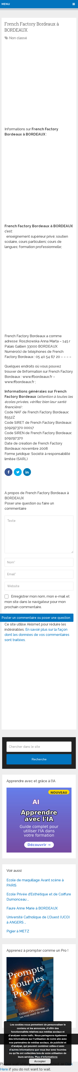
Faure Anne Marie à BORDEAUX (32, 908)
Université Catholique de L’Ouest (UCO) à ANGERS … (38, 919)
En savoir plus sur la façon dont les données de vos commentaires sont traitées (37, 634)
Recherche (39, 759)
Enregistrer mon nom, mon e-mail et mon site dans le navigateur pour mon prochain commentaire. (37, 601)
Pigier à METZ (17, 931)
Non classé (18, 38)
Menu (6, 4)
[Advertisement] (39, 84)
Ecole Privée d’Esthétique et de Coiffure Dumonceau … (38, 896)
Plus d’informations (46, 1056)
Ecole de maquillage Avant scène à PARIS (35, 882)
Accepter (40, 1061)
